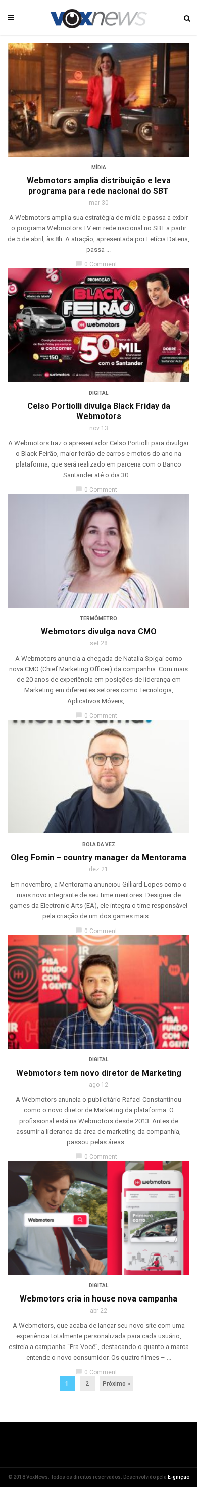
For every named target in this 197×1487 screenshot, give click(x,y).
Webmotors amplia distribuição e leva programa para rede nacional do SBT (99, 186)
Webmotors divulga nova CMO (99, 631)
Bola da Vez (98, 844)
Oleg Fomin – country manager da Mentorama (98, 857)
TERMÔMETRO (98, 618)
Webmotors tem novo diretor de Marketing (98, 1073)
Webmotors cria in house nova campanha (98, 1299)
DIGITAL (98, 393)
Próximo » (116, 1383)
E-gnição (178, 1477)
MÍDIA (98, 167)
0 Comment (96, 264)
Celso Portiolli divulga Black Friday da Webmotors (98, 411)
